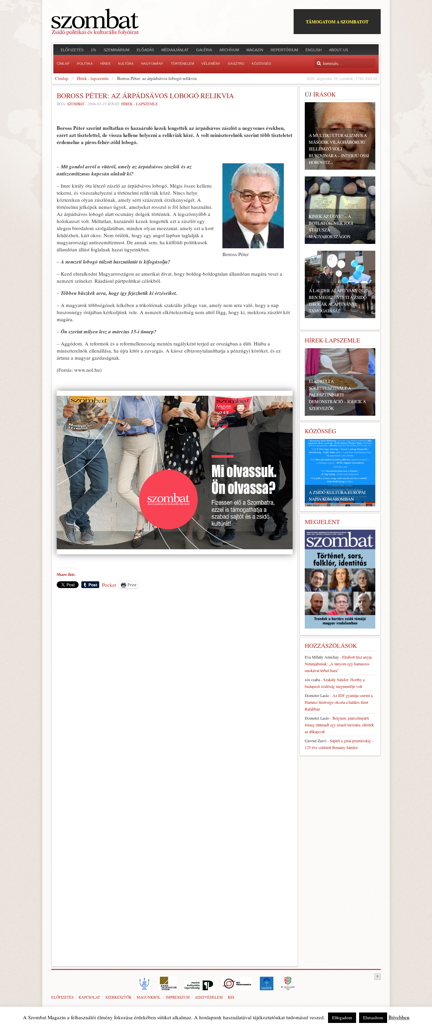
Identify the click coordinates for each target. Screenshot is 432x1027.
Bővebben (398, 1017)
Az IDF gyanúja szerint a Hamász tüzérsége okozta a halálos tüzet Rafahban (339, 702)
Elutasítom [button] (373, 1018)
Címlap (62, 78)
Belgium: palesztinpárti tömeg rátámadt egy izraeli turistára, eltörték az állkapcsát (339, 724)
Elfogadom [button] (342, 1018)
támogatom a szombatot (337, 21)
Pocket (109, 584)
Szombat (75, 103)
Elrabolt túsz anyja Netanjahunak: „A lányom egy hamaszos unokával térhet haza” (338, 663)
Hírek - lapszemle (93, 78)
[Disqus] (175, 687)
